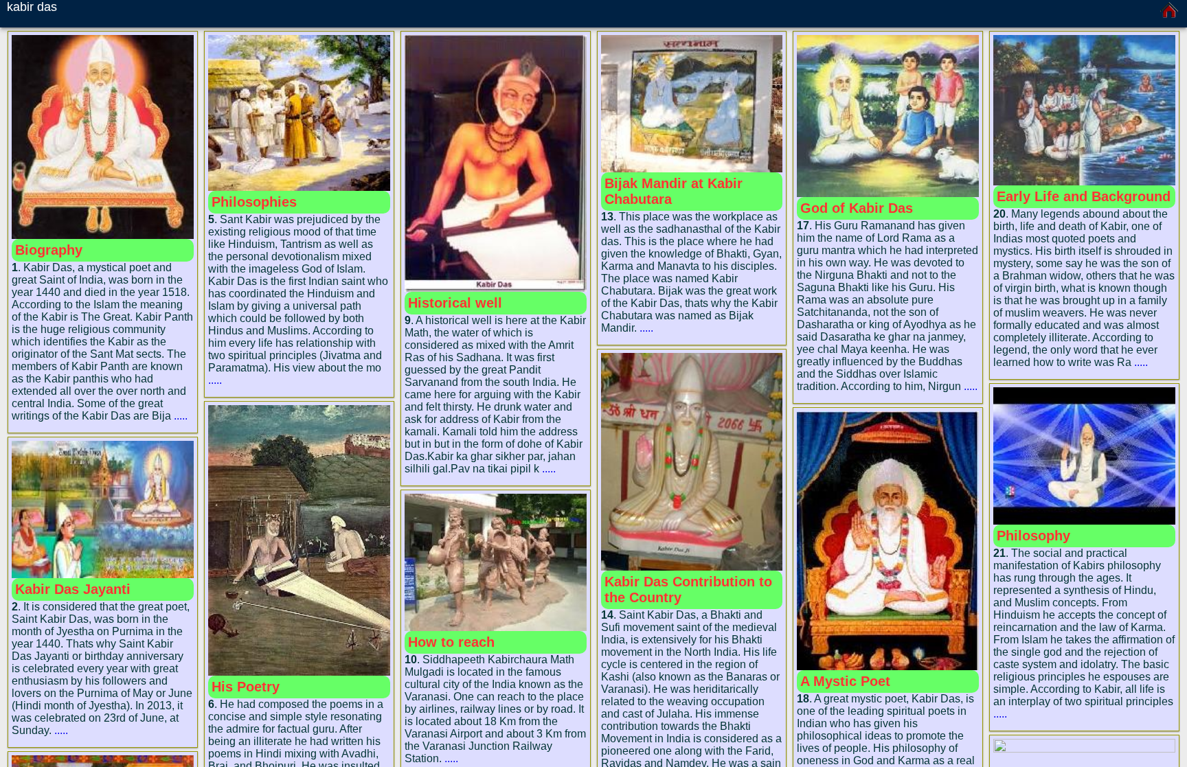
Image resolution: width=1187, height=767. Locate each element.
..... (181, 416)
